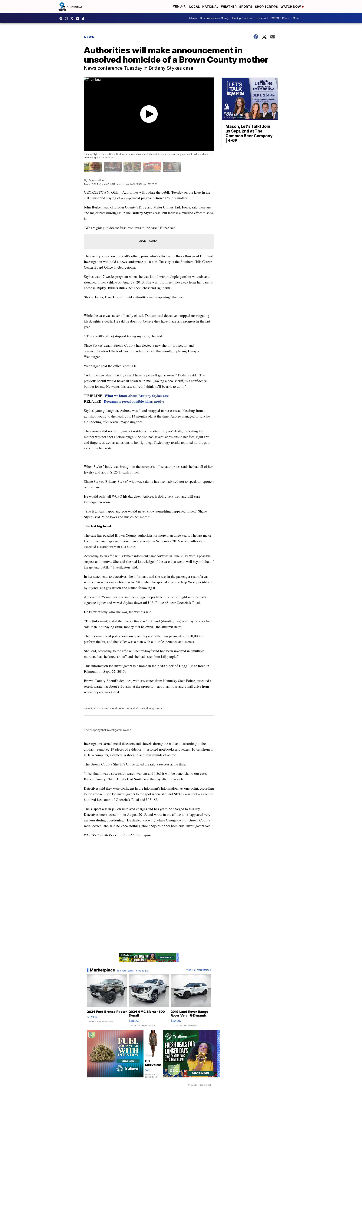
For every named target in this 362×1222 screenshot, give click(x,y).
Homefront (262, 18)
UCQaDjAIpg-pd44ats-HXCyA (78, 18)
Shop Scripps (266, 6)
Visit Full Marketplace (198, 970)
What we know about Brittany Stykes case (136, 395)
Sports (245, 6)
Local (194, 6)
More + (297, 18)
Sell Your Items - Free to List (133, 970)
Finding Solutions (242, 18)
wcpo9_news (67, 18)
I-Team (193, 18)
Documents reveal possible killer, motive (134, 401)
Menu (178, 6)
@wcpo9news (84, 18)
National (210, 6)
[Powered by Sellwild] (205, 1085)
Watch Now (291, 6)
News (89, 37)
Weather (229, 6)
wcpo (72, 18)
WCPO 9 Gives (280, 18)
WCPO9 (61, 18)
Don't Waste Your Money (214, 18)
